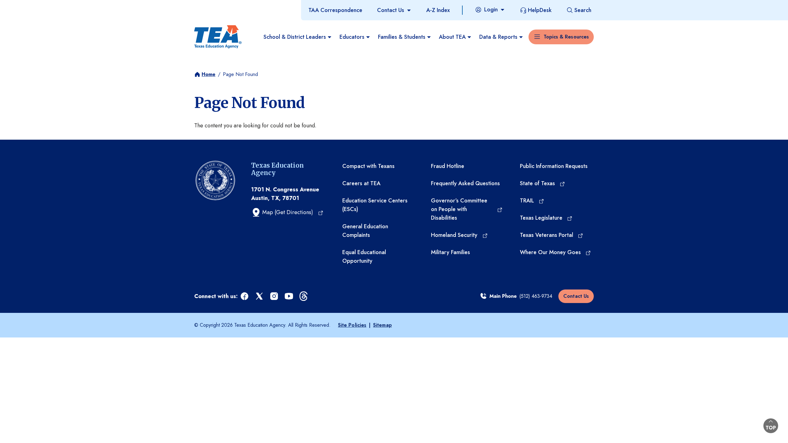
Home (208, 74)
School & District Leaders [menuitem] (294, 37)
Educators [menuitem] (352, 37)
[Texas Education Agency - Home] (218, 37)
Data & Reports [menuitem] (498, 37)
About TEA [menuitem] (452, 37)
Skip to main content (25, 6)
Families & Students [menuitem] (401, 37)
